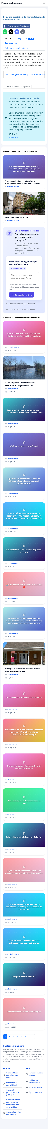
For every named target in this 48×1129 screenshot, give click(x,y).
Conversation (13, 43)
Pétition (8, 38)
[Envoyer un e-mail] (16, 31)
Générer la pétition (23, 295)
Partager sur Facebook (18, 26)
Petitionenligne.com (11, 3)
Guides (6, 1068)
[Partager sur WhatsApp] (5, 31)
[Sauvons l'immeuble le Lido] (24, 207)
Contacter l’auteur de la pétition (18, 86)
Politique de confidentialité (16, 48)
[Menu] (44, 3)
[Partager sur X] (11, 31)
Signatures (25, 38)
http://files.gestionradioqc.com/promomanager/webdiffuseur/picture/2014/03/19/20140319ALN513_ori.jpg (25, 74)
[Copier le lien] (22, 31)
